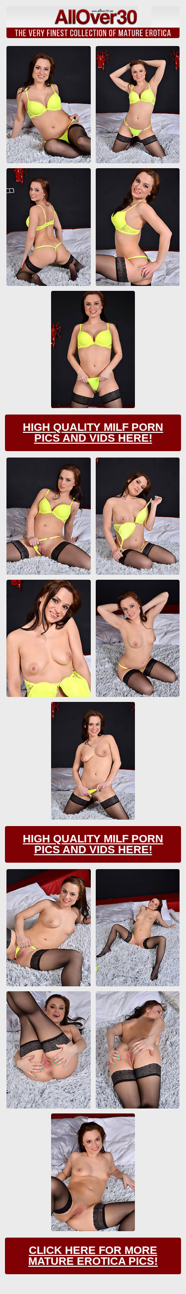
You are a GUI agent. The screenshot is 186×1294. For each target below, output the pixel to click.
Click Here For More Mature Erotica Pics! (93, 1255)
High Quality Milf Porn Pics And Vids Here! (93, 432)
